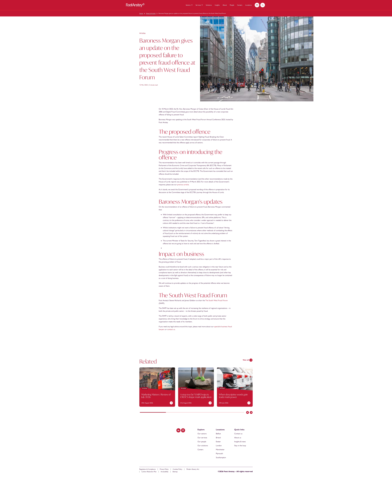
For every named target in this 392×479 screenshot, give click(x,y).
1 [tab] (153, 412)
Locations (248, 5)
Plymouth (219, 453)
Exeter (218, 441)
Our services (202, 437)
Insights (217, 5)
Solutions (209, 5)
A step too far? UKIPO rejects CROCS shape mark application (195, 396)
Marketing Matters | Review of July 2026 (156, 396)
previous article (183, 184)
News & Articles (151, 13)
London (219, 445)
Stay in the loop (240, 445)
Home (141, 13)
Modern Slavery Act (192, 469)
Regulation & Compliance (147, 469)
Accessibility (164, 472)
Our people (202, 441)
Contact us (238, 433)
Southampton (221, 457)
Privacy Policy (164, 469)
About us (237, 437)
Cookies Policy (177, 469)
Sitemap (175, 472)
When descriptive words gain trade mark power (233, 396)
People (232, 5)
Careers (239, 5)
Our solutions (203, 445)
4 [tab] (231, 412)
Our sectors (202, 433)
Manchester (220, 449)
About (225, 5)
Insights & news (240, 441)
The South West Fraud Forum (216, 300)
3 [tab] (205, 412)
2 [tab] (179, 412)
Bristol (218, 437)
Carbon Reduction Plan (148, 472)
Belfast (218, 433)
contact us (171, 329)
